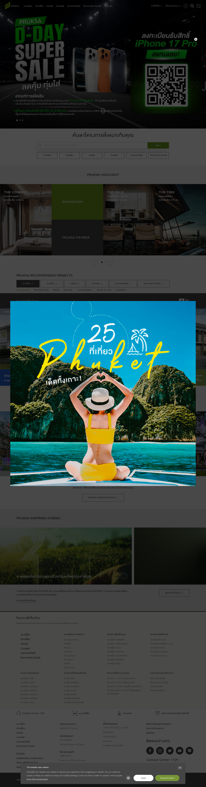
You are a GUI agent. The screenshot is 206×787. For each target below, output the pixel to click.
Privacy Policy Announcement (37, 779)
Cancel (143, 778)
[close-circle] (195, 39)
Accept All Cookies (167, 778)
